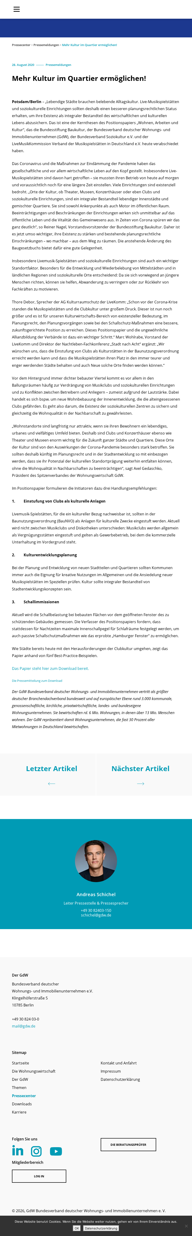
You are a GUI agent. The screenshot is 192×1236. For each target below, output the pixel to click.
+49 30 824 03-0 (25, 1019)
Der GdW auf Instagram (36, 1151)
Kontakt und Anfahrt (119, 1063)
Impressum (111, 1071)
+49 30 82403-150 (96, 910)
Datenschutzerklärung (120, 1079)
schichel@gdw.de (96, 915)
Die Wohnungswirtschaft (33, 1071)
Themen (19, 1087)
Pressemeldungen (46, 45)
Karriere (19, 1112)
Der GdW (20, 1079)
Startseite (20, 1063)
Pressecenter (21, 45)
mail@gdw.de (23, 1026)
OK (77, 1228)
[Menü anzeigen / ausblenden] (16, 9)
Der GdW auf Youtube (56, 1151)
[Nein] (186, 1226)
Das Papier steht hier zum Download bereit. (50, 668)
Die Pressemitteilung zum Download (37, 681)
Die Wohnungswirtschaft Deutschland (150, 9)
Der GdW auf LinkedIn (18, 1150)
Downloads (22, 1104)
